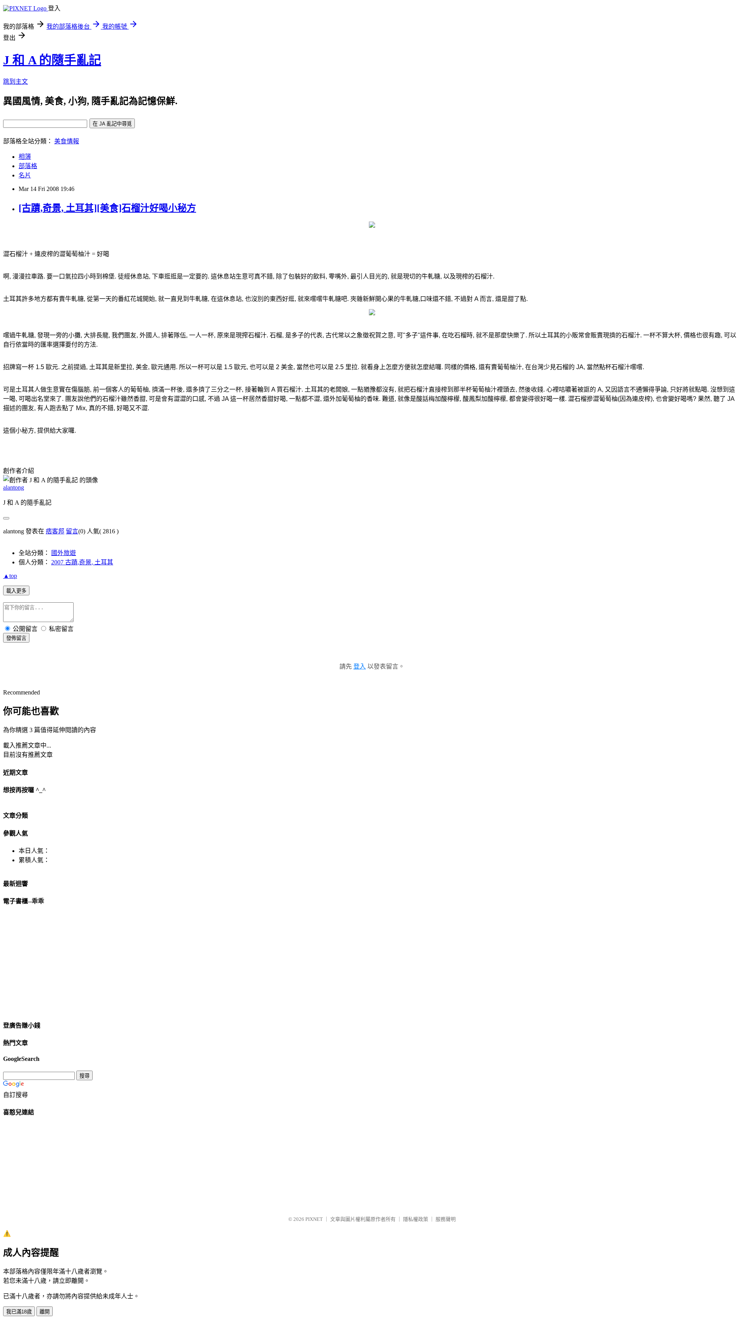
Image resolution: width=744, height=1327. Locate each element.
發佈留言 (16, 638)
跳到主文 (15, 81)
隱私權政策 (415, 1219)
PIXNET (314, 1219)
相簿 (25, 156)
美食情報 (66, 141)
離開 (45, 1312)
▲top (10, 575)
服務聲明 (446, 1219)
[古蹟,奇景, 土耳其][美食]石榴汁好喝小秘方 (107, 208)
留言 (72, 531)
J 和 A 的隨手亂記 (52, 60)
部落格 (28, 166)
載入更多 (16, 591)
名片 (25, 175)
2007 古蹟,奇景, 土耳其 (82, 562)
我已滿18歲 (19, 1312)
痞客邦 (55, 531)
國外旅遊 (63, 553)
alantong (13, 487)
